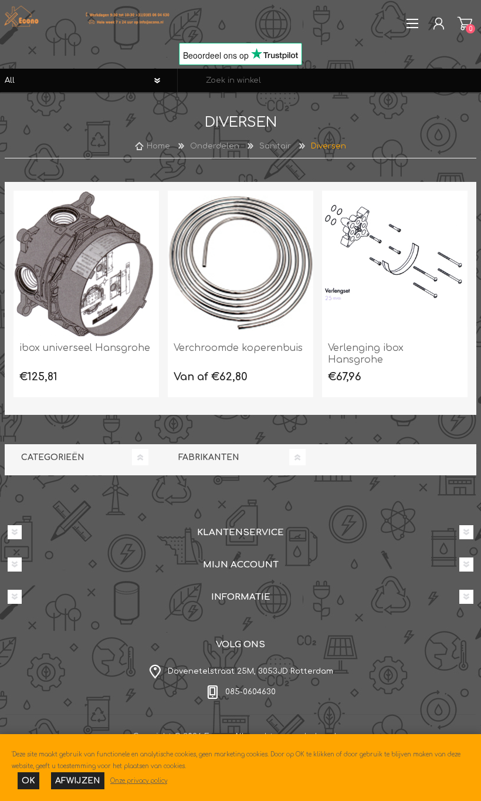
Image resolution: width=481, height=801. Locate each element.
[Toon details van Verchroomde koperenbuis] (240, 263)
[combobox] (329, 80)
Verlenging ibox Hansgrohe (366, 354)
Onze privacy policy (138, 781)
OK (28, 780)
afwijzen (77, 780)
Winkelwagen (465, 23)
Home (158, 146)
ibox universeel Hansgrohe (84, 348)
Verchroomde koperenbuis (238, 348)
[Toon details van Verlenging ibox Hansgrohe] (395, 263)
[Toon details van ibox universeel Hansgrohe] (86, 263)
